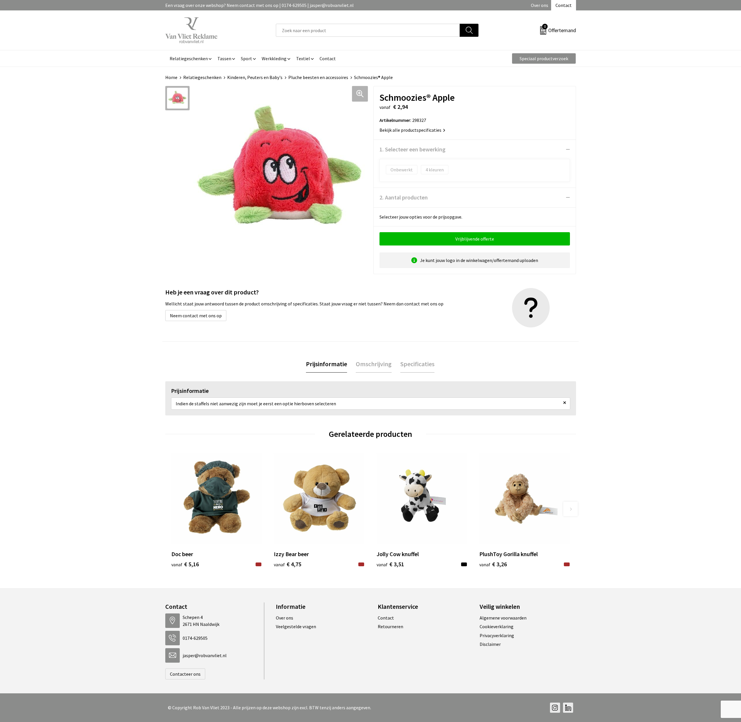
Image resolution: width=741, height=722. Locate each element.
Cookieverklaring (496, 626)
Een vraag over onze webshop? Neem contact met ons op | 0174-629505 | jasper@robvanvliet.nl (259, 5)
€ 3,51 (390, 564)
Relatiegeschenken (202, 77)
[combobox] (368, 30)
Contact (563, 5)
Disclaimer (490, 644)
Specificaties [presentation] (417, 364)
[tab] (326, 364)
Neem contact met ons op (196, 315)
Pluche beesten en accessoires (318, 77)
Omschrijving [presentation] (374, 364)
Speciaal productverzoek (544, 58)
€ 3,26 (493, 564)
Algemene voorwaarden (503, 618)
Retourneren (390, 626)
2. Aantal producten (403, 197)
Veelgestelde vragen (296, 626)
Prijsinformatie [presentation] (326, 364)
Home (171, 77)
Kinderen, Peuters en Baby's (255, 77)
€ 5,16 (185, 564)
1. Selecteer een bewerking (412, 149)
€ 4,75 (287, 564)
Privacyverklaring (497, 635)
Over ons (539, 5)
